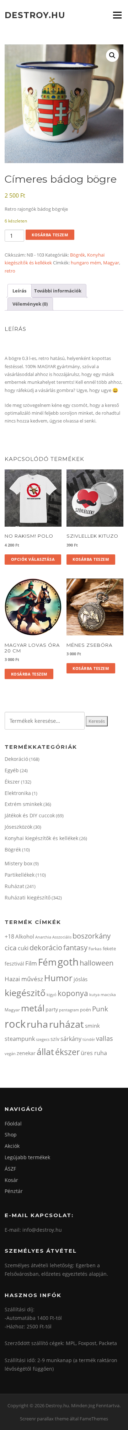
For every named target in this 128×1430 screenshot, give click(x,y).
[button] (112, 55)
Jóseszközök (18, 826)
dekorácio (46, 947)
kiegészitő (25, 993)
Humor (58, 978)
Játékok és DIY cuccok (30, 815)
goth (68, 961)
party (52, 1009)
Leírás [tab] (19, 290)
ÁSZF (10, 1168)
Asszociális (61, 937)
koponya (73, 993)
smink (92, 1025)
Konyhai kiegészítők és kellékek (41, 838)
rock (15, 1024)
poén (85, 1009)
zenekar (26, 1053)
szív (54, 1039)
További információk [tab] (57, 290)
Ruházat (14, 886)
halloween (96, 963)
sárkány (70, 1039)
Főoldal (13, 1123)
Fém (47, 962)
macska (108, 994)
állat (45, 1051)
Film (31, 963)
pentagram (69, 1009)
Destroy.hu (35, 15)
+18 (9, 936)
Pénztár (14, 1191)
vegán (10, 1053)
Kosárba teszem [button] (91, 559)
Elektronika (18, 793)
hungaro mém (86, 262)
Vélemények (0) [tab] (30, 304)
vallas (104, 1038)
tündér (88, 1039)
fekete (109, 948)
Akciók (12, 1146)
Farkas (95, 948)
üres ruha (94, 1053)
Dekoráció (16, 759)
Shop (11, 1134)
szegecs (42, 1039)
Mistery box (18, 863)
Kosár (11, 1180)
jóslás (80, 979)
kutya (94, 994)
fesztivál (14, 963)
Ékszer (12, 781)
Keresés (97, 721)
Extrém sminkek (23, 804)
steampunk (20, 1039)
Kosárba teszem (50, 234)
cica (11, 947)
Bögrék (77, 255)
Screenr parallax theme (44, 1418)
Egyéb (12, 770)
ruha (37, 1024)
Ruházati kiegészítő (27, 897)
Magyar (111, 262)
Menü (117, 15)
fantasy (75, 947)
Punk (100, 1009)
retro (10, 271)
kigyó (52, 994)
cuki (23, 948)
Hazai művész (24, 979)
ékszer (67, 1052)
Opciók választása (33, 559)
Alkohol (24, 936)
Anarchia (43, 937)
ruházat (66, 1024)
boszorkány (92, 936)
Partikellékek (19, 874)
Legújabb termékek (27, 1157)
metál (32, 1008)
